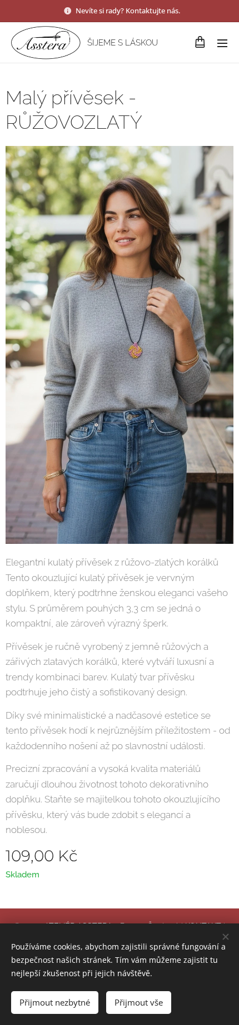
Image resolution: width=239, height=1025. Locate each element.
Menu (222, 43)
